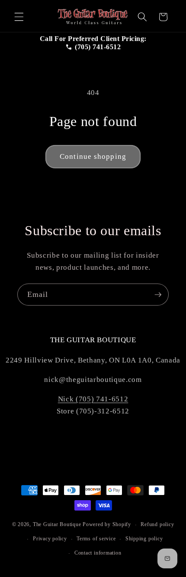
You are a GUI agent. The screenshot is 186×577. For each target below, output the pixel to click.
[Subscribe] (158, 295)
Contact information (98, 553)
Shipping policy (144, 539)
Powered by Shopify (107, 525)
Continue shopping (93, 156)
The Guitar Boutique (57, 525)
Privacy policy (50, 539)
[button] (19, 16)
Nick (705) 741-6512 (93, 399)
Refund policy (157, 524)
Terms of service (96, 539)
